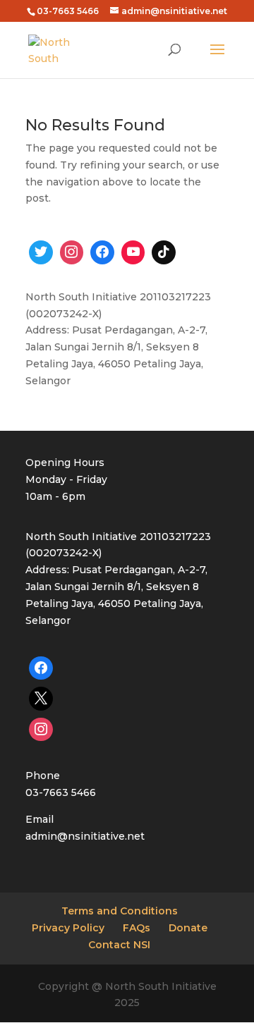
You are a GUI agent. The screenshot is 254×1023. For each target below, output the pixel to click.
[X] (40, 698)
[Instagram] (71, 252)
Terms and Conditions (119, 911)
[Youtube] (133, 252)
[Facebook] (102, 252)
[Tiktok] (163, 252)
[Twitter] (40, 252)
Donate (188, 927)
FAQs (136, 927)
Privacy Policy (68, 927)
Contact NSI (119, 944)
